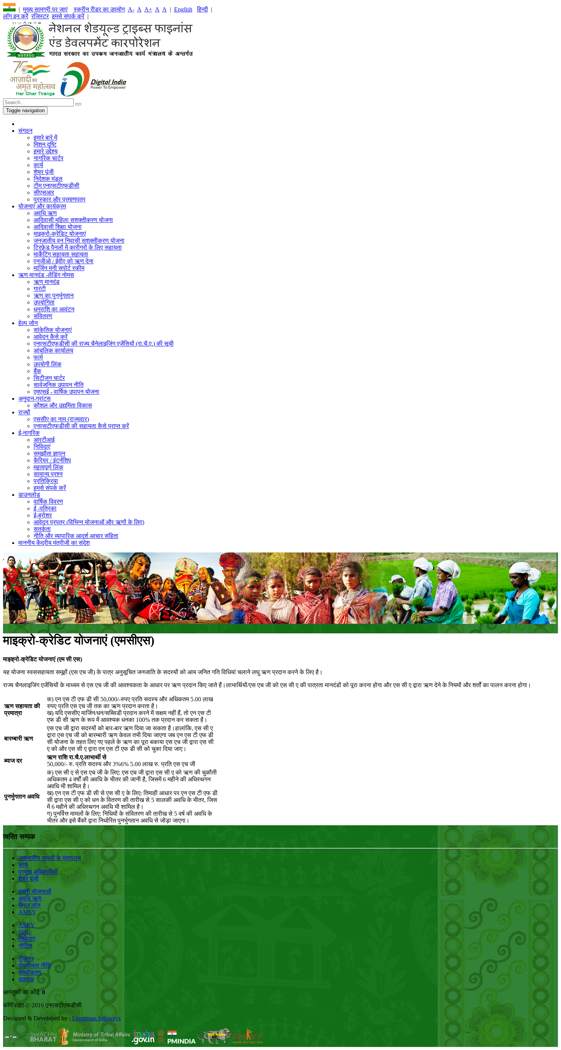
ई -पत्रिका (45, 508)
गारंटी (40, 288)
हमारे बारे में (45, 137)
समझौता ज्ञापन (49, 453)
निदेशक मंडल (48, 179)
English (183, 9)
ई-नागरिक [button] (29, 433)
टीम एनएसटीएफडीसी (56, 185)
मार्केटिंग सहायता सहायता (61, 254)
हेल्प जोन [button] (28, 323)
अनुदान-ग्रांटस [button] (34, 398)
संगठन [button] (25, 130)
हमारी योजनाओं (34, 891)
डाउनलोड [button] (29, 494)
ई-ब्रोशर (43, 515)
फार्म (38, 357)
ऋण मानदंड (47, 282)
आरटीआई (44, 439)
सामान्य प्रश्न (48, 474)
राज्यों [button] (24, 412)
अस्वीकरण (29, 972)
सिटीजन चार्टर (49, 378)
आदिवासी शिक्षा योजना (58, 227)
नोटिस (25, 945)
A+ (148, 9)
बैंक (37, 371)
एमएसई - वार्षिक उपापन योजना (66, 391)
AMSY (27, 912)
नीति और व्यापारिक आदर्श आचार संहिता (76, 536)
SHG (24, 932)
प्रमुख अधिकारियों (38, 871)
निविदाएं (42, 446)
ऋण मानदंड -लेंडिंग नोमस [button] (46, 275)
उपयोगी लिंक (47, 364)
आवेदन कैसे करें (51, 336)
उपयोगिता (44, 302)
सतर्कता (42, 529)
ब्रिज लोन (29, 905)
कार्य (38, 165)
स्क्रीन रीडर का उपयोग (99, 9)
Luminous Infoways (96, 1018)
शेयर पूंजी (44, 172)
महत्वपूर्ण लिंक (48, 467)
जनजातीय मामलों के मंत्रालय (49, 858)
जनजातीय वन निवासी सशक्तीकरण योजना (79, 240)
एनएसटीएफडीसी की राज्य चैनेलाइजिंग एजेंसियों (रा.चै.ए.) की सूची (104, 343)
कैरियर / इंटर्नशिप (52, 460)
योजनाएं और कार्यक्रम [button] (42, 206)
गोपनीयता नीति (34, 965)
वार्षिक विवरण (48, 501)
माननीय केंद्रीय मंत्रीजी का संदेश (54, 542)
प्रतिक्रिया (46, 481)
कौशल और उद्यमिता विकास (63, 405)
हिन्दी (202, 9)
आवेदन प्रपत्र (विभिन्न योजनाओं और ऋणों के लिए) (89, 522)
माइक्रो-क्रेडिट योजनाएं (60, 233)
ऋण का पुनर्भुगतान (54, 295)
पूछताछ (26, 979)
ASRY (26, 925)
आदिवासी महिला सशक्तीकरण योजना (73, 220)
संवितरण (43, 316)
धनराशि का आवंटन (54, 309)
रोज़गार (26, 958)
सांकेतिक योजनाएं (53, 330)
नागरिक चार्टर (48, 158)
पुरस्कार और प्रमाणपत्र (59, 199)
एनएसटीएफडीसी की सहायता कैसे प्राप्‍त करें (81, 426)
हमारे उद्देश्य (46, 151)
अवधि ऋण (45, 213)
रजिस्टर (40, 16)
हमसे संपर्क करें (68, 16)
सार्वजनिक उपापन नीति (59, 385)
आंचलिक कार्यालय (53, 350)
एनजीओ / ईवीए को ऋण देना (64, 261)
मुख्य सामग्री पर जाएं (45, 9)
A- (131, 9)
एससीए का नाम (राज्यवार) (61, 419)
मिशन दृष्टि (45, 144)
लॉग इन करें (15, 16)
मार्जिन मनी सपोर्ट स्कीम (59, 268)
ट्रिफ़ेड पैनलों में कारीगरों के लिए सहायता (78, 247)
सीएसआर (44, 192)
